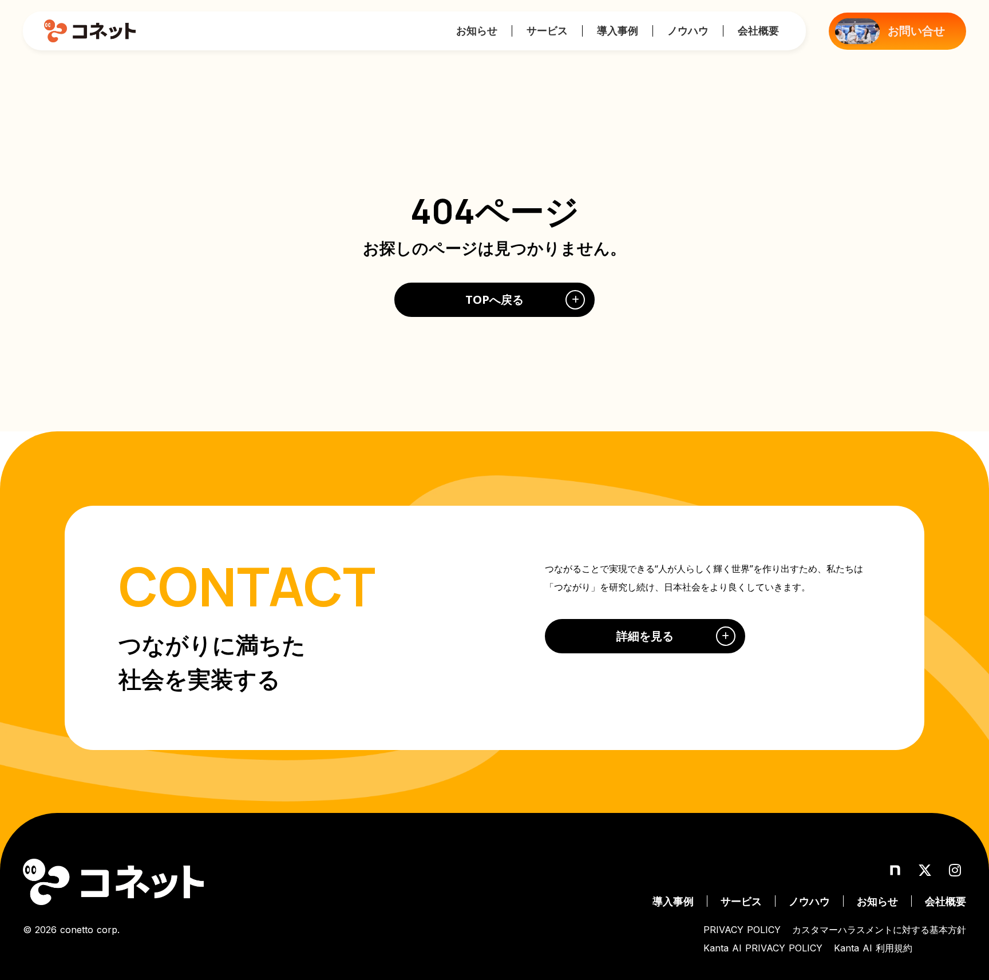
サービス (547, 30)
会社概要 (758, 30)
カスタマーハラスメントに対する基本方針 (879, 929)
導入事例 (617, 30)
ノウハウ (688, 30)
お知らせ (476, 30)
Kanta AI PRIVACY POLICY (762, 948)
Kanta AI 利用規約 (873, 948)
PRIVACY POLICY (742, 929)
